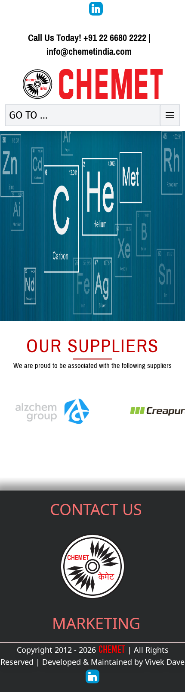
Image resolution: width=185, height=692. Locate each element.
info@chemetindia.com (89, 51)
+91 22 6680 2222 (114, 38)
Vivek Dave (165, 662)
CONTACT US (96, 509)
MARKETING (96, 623)
